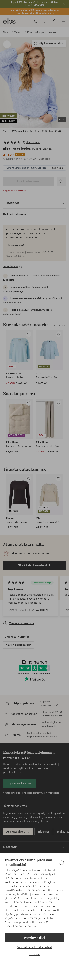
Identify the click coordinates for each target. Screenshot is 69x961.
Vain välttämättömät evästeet (34, 947)
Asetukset (34, 954)
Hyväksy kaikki (34, 937)
